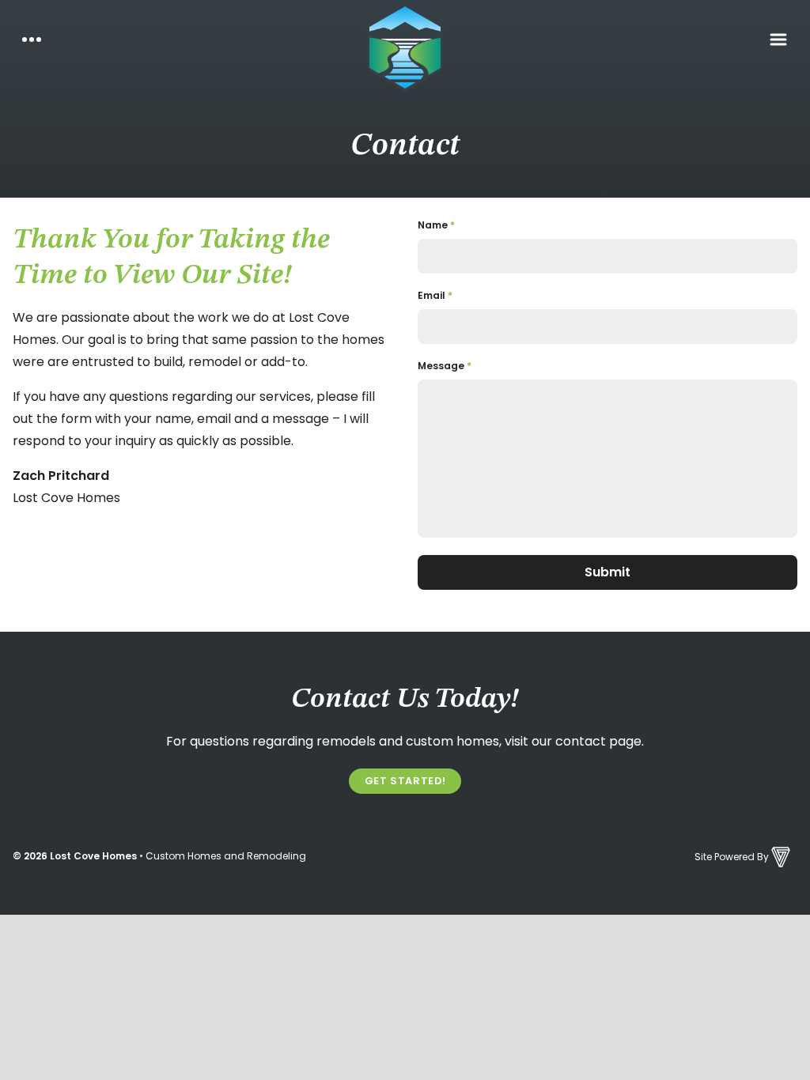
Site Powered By (732, 856)
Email (435, 295)
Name (436, 225)
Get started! (405, 780)
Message (444, 365)
